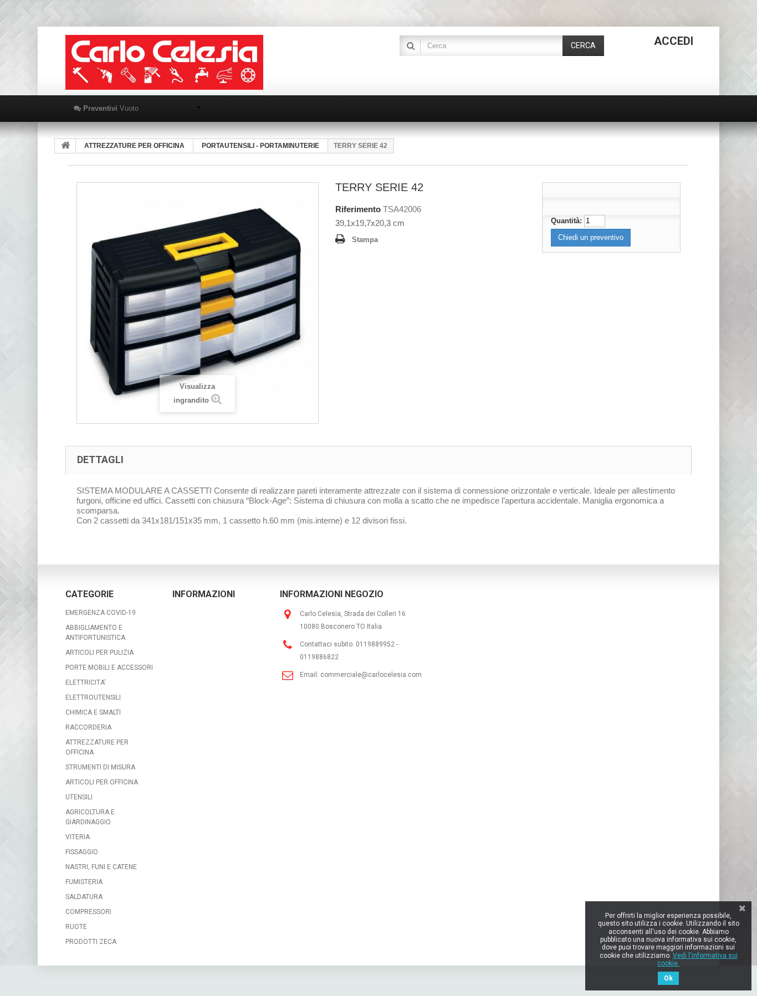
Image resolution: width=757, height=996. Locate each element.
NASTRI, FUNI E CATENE (101, 867)
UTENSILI (79, 797)
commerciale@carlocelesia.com (371, 675)
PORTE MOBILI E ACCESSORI (109, 667)
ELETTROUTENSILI (93, 697)
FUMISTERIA (84, 882)
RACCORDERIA (88, 727)
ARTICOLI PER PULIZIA (99, 652)
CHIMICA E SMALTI (93, 712)
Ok (668, 978)
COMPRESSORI (88, 912)
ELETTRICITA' (85, 682)
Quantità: (566, 221)
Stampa (365, 239)
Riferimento (358, 209)
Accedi (673, 41)
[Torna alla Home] (65, 146)
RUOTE (76, 927)
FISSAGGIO (81, 852)
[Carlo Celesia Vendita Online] (164, 62)
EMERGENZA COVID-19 (100, 613)
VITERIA (77, 837)
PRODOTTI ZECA (90, 942)
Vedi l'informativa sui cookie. (697, 959)
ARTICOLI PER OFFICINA (101, 782)
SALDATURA (84, 897)
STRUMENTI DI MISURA (100, 767)
